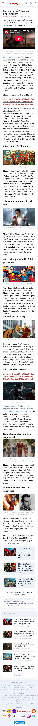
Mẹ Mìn (29, 690)
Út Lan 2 (3, 687)
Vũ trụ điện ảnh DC (8, 605)
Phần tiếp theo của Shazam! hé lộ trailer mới (24, 645)
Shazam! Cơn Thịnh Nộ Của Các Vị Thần (13, 601)
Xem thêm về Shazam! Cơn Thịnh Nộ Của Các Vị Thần (19, 593)
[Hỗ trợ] (31, 3)
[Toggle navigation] (3, 3)
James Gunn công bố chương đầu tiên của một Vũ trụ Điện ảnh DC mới (25, 582)
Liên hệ (31, 704)
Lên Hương (17, 685)
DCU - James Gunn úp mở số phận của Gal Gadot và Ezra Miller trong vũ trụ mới (24, 553)
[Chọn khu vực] (26, 3)
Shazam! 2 (16, 599)
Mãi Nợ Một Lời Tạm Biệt (6, 685)
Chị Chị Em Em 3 (19, 690)
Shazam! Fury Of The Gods (27, 599)
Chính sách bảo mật (16, 704)
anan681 (14, 16)
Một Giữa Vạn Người (6, 690)
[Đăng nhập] (35, 3)
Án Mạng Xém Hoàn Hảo (32, 687)
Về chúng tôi (5, 704)
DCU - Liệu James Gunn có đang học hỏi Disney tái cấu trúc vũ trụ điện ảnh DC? (25, 568)
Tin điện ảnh (6, 16)
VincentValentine (19, 673)
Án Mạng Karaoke (19, 687)
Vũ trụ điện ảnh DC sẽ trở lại (13, 57)
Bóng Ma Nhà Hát (32, 685)
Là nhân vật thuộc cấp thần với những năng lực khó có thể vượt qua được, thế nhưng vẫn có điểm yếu (18, 408)
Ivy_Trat (16, 626)
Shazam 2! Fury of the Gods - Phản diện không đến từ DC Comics (24, 668)
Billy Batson (17, 605)
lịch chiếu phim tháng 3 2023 (26, 603)
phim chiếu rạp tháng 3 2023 (10, 603)
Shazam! (11, 599)
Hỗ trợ (26, 704)
